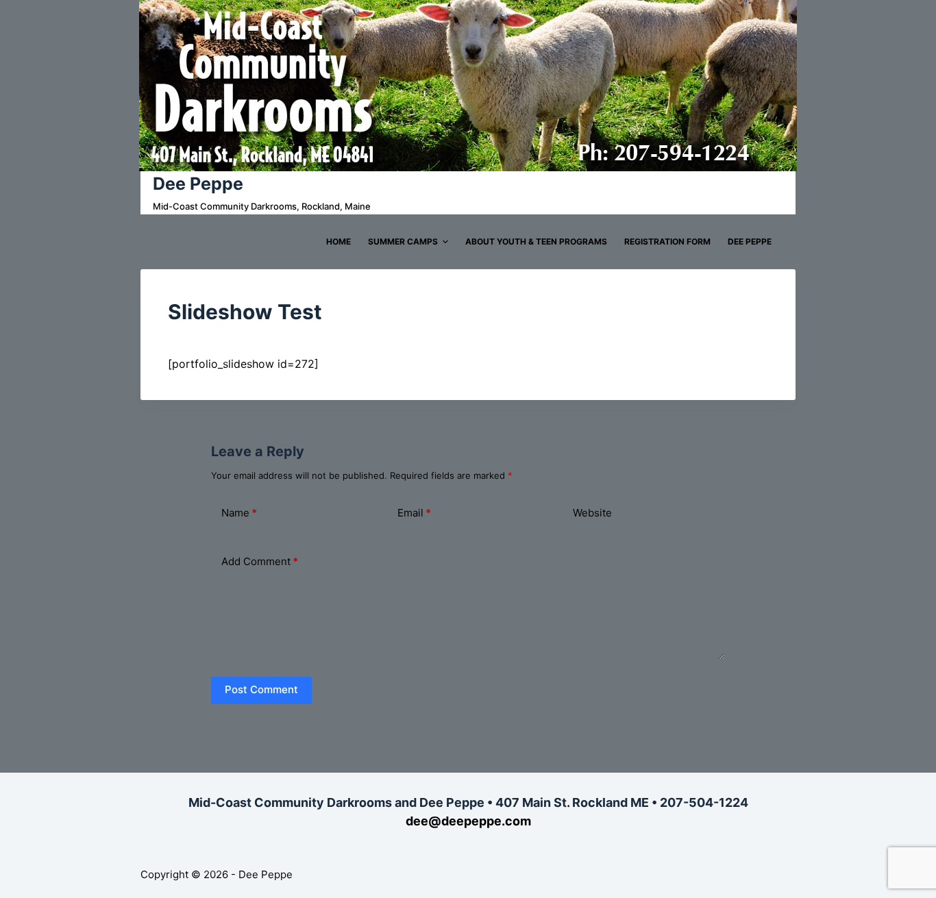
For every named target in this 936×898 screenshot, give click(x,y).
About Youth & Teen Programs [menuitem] (536, 241)
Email (414, 512)
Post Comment (261, 689)
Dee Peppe (198, 183)
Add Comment (259, 561)
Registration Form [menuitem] (667, 241)
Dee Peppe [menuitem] (750, 241)
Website (592, 512)
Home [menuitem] (338, 241)
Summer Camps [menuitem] (403, 241)
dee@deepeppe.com (468, 821)
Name (239, 512)
